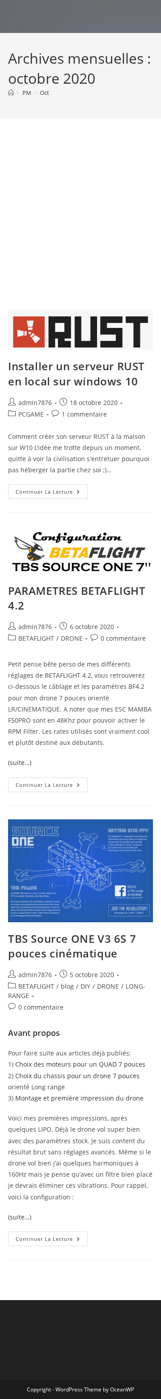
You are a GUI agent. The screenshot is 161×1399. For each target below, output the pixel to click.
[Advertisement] (80, 225)
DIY (85, 986)
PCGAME (31, 414)
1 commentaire (84, 414)
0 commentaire (123, 638)
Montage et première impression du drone (79, 1098)
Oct (44, 93)
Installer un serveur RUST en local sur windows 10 (76, 374)
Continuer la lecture (52, 493)
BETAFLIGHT (36, 638)
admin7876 (35, 402)
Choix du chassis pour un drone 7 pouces (77, 1076)
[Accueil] (11, 93)
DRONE (72, 638)
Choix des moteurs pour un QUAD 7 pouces (80, 1064)
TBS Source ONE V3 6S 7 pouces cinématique (72, 946)
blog (67, 986)
